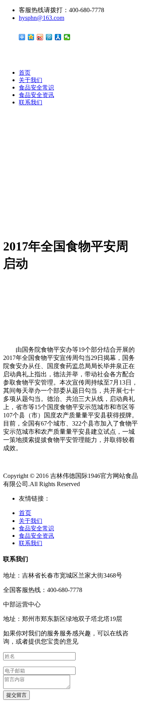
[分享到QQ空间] (31, 37)
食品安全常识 (36, 87)
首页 (25, 73)
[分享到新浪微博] (40, 37)
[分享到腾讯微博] (49, 37)
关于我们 (30, 80)
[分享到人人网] (58, 37)
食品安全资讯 (36, 95)
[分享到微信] (67, 37)
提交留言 (16, 695)
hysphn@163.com (41, 17)
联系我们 (30, 102)
